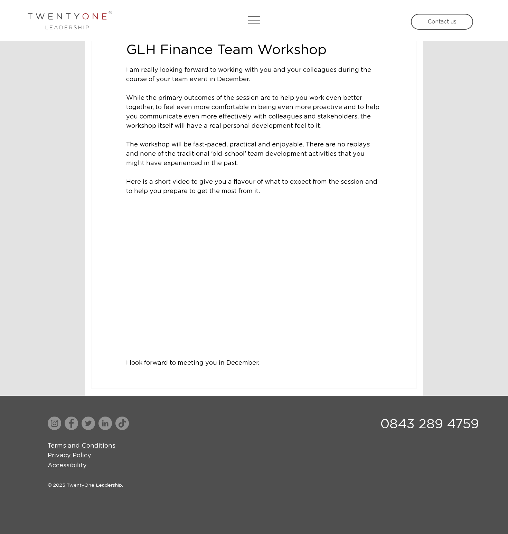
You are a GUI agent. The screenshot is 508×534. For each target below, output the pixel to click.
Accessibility (67, 466)
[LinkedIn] (105, 423)
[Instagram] (54, 423)
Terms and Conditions (81, 446)
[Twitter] (88, 423)
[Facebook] (71, 423)
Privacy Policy (69, 455)
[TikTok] (122, 423)
